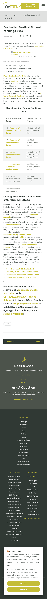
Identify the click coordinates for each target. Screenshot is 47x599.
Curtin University (14, 486)
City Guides (14, 540)
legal (37, 562)
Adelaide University (14, 476)
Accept (23, 583)
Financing (33, 499)
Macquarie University (14, 504)
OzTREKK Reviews (33, 496)
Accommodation (32, 508)
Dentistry (23, 428)
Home (6, 15)
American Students (33, 514)
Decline (23, 589)
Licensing (32, 472)
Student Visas (32, 505)
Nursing (23, 437)
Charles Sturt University (14, 483)
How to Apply (33, 481)
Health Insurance (32, 502)
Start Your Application (30, 6)
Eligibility (32, 487)
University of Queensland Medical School (13, 166)
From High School (32, 519)
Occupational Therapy (23, 440)
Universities (14, 472)
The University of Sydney (14, 531)
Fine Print (33, 511)
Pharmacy (23, 446)
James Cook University (14, 498)
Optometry (23, 443)
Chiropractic (23, 425)
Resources (33, 476)
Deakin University (14, 489)
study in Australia (13, 313)
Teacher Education (23, 461)
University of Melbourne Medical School (13, 130)
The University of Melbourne (14, 513)
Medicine (23, 434)
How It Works (33, 484)
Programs (23, 417)
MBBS (22, 237)
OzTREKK (8, 296)
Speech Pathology (23, 455)
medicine (14, 81)
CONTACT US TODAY (26, 399)
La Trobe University (14, 501)
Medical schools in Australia (14, 76)
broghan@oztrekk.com (25, 303)
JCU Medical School (11, 225)
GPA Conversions (32, 490)
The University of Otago (14, 522)
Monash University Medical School (13, 154)
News (15, 15)
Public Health (23, 452)
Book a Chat (33, 493)
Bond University (14, 480)
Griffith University (14, 495)
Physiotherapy (23, 449)
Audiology (23, 422)
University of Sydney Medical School (13, 142)
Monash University (14, 507)
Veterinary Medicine (23, 465)
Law (23, 431)
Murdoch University (14, 510)
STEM (23, 458)
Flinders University (14, 492)
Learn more (26, 375)
